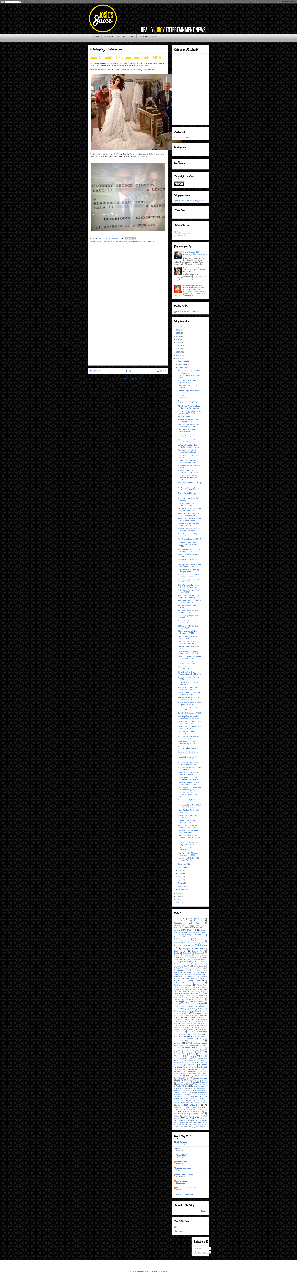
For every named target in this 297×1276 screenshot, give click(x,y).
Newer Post (95, 371)
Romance (185, 1076)
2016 (178, 352)
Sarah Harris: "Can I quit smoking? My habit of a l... (188, 742)
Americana (99, 242)
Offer (192, 1052)
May (180, 877)
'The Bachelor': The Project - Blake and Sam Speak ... (188, 763)
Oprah (184, 1054)
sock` (192, 1088)
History (182, 1006)
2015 (178, 355)
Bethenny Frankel (183, 939)
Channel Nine (197, 949)
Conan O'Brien (200, 959)
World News (179, 1126)
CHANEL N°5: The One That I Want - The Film (189, 525)
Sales (181, 1078)
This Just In (143, 242)
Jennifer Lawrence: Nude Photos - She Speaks (187, 663)
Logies (176, 1027)
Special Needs (201, 1088)
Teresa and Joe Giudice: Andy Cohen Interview (189, 709)
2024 (178, 327)
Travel (132, 36)
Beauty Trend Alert (199, 937)
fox (203, 991)
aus (175, 930)
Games (193, 995)
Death (176, 968)
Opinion (176, 1054)
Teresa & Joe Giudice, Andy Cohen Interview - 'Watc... (188, 461)
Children (176, 955)
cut (195, 966)
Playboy (181, 1058)
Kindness (198, 1021)
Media (202, 1034)
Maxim (195, 1034)
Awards (184, 932)
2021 (178, 336)
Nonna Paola (199, 1050)
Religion (204, 1069)
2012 (178, 896)
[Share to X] (130, 238)
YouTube (188, 1127)
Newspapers (200, 1048)
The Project (180, 1100)
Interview (203, 1015)
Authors (202, 930)
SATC (187, 1078)
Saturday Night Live (199, 1078)
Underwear (185, 1112)
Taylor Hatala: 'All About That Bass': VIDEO (188, 591)
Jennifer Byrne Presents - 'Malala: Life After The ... (187, 436)
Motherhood (178, 1041)
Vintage (186, 1116)
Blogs (199, 939)
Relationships (192, 1069)
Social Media (181, 1086)
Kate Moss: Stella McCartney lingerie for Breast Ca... (188, 831)
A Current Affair (181, 921)
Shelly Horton (184, 1082)
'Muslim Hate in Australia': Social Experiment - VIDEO (189, 704)
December (182, 361)
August (181, 867)
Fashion (135, 242)
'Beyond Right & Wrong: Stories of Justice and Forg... (189, 509)
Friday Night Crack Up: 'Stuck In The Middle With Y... (189, 601)
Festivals (193, 987)
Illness (197, 1011)
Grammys (188, 1000)
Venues (186, 1114)
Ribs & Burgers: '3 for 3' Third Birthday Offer (188, 441)
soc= (205, 1084)
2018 (178, 346)
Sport (190, 1090)
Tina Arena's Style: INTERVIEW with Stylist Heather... (189, 806)
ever (196, 978)
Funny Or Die (183, 996)
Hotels (192, 1009)
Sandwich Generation (184, 1175)
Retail (185, 1071)
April (180, 880)
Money (202, 1039)
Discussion (178, 970)
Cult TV (187, 966)
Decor (193, 968)
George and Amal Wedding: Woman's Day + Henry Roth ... (189, 838)
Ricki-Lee (202, 1071)
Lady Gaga (184, 1025)
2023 (178, 330)
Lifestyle (192, 1025)
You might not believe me (186, 1188)
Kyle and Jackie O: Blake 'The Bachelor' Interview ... (189, 693)
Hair (191, 1002)
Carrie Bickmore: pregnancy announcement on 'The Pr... (189, 652)
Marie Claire (191, 1032)
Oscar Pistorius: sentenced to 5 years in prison (189, 431)
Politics (190, 1058)
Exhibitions (188, 983)
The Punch (192, 1100)
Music (204, 1043)
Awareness (196, 932)
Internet (194, 1015)
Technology (177, 1096)
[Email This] (126, 238)
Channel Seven (180, 951)
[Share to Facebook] (133, 238)
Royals (196, 1076)
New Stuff (177, 1048)
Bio (193, 939)
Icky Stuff (181, 1011)
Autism (176, 932)
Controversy (187, 962)
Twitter (200, 1109)
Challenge (185, 949)
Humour (203, 1008)
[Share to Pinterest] (135, 238)
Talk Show (199, 1094)
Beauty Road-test (180, 937)
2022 (178, 333)
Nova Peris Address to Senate (189, 370)
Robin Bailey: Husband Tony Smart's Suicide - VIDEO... (188, 688)
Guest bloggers (179, 1002)
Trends (176, 1109)
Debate (184, 968)
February (181, 886)
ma (203, 1027)
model (181, 1039)
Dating (201, 966)
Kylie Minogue (199, 1023)
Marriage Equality (185, 1034)
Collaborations (192, 957)
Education (187, 974)
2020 (178, 339)
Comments (180, 236)
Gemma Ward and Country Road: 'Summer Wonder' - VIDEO (188, 544)
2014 (178, 358)
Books (181, 941)
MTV (188, 1043)
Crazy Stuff (177, 966)
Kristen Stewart (185, 1023)
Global (179, 999)
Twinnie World (181, 1162)
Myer (180, 1045)
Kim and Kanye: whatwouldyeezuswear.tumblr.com (189, 375)
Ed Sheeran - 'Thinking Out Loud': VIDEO (188, 627)
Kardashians (189, 1019)
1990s (190, 919)
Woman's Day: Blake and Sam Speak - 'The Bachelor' (189, 748)
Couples (200, 964)
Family (176, 985)
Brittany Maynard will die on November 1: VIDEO (188, 632)
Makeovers (203, 1029)
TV (183, 1109)
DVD (198, 972)
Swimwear (186, 1094)
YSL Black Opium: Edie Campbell (186, 732)
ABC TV (198, 921)
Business (177, 943)
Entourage (204, 976)
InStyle (176, 1015)
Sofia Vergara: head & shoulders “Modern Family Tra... (190, 789)
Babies (204, 932)
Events (187, 978)
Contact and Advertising (147, 36)
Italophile (192, 1017)
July (180, 870)
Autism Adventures (183, 1168)
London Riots (186, 1027)
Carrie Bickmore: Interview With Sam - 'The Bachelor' (189, 722)
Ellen (205, 974)
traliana (194, 1107)
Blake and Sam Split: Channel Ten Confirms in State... (189, 801)
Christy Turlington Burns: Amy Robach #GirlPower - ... (188, 586)
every (202, 978)
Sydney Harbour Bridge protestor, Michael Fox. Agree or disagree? (195, 254)
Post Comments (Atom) (133, 378)
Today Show (178, 1107)
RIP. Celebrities (194, 1073)
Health (204, 1004)
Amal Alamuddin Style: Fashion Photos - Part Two (189, 859)
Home (128, 371)
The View (193, 1102)
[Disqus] (128, 275)
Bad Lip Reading (185, 935)
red (192, 1067)
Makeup (179, 1032)
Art (203, 927)
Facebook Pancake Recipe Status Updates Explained (188, 451)
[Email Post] (122, 238)
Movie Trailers (196, 1041)
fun (194, 993)
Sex (175, 1082)
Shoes (193, 1082)
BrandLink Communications (196, 941)
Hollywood (202, 1006)
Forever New (195, 991)
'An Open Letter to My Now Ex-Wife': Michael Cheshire (189, 489)
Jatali (202, 1017)
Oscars (193, 1054)
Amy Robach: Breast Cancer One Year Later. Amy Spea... (189, 826)
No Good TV (188, 1050)
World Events (202, 1124)
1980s (184, 919)
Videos (176, 1116)
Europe (178, 978)
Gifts (179, 998)
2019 (178, 342)
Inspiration (183, 1013)
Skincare (189, 1084)
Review (192, 1071)
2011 (178, 900)
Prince (202, 1060)
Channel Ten (197, 951)
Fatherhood (183, 987)
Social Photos (182, 1088)
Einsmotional (197, 974)
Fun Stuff (203, 993)
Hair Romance (181, 1142)
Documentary (178, 972)
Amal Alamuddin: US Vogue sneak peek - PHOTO (188, 854)
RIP (182, 1073)
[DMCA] (179, 185)
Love (195, 1027)
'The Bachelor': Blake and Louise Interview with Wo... (188, 494)
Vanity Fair (177, 1114)
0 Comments (113, 238)
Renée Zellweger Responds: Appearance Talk (188, 420)
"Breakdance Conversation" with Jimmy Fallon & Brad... (189, 519)
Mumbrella (196, 1043)
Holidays (191, 1006)
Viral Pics (194, 1116)
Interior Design (184, 1015)
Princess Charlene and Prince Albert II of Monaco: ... (189, 668)
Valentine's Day (198, 1112)
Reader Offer (178, 1065)
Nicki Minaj (177, 1050)
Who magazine (187, 1122)
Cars (205, 943)
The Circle (189, 1098)
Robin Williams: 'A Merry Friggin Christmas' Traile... (189, 550)
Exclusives (177, 983)
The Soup (177, 1102)
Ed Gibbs (179, 1148)
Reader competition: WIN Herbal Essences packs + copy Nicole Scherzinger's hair (194, 287)
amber (175, 927)
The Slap (202, 1100)
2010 (178, 903)
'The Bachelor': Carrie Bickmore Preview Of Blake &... (189, 737)
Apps (197, 927)
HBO (196, 1004)
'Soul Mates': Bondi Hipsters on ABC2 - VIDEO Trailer (189, 412)
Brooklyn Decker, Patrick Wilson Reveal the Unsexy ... (189, 698)
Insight (204, 1011)
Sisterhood (180, 1084)
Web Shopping (179, 1120)
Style (193, 1092)
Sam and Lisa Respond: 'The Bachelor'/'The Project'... (188, 425)
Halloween (200, 1002)
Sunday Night (202, 1092)
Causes (179, 945)
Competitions (184, 959)
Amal (191, 925)
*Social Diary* (181, 1155)
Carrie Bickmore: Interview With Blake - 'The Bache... (189, 727)
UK (175, 1112)
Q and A (193, 1062)
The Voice (203, 1102)
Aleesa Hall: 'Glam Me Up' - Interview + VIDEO (188, 758)
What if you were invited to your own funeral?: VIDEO (189, 565)
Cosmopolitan (189, 964)
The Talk (185, 1102)
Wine (197, 1122)
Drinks (189, 972)
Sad (205, 1076)
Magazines (188, 1029)
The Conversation (201, 1098)
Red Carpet (201, 1067)
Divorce (197, 970)
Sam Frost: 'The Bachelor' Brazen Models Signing (187, 642)
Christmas (187, 955)
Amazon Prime (200, 925)
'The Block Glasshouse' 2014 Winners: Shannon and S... (188, 576)
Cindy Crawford (200, 955)
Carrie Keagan (197, 943)
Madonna (177, 1029)
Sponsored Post (179, 1090)
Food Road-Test (180, 991)
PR (181, 1060)
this (179, 1105)
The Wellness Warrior (184, 1194)
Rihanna (176, 1073)
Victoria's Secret (197, 1114)
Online (200, 1052)
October (181, 367)
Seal (203, 1080)
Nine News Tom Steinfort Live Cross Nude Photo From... (188, 717)
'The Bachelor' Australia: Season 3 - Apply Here (190, 768)
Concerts (177, 962)
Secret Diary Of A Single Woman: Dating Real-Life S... (189, 673)
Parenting (203, 1054)
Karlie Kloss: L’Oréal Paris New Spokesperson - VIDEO (189, 783)
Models (189, 1039)
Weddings (151, 242)
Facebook (199, 983)
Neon (186, 1045)
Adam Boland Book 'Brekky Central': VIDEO (188, 637)
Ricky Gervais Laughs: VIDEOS (189, 539)
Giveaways (203, 998)
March (180, 883)
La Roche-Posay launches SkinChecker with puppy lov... (189, 446)
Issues (180, 1017)
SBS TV (180, 1080)
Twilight (193, 1109)
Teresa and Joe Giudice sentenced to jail (186, 821)
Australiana (184, 929)
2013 (178, 893)
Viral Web (190, 1118)
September (182, 864)
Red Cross (182, 1069)
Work (193, 1124)
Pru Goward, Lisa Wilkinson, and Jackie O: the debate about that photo (194, 270)
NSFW (185, 1052)
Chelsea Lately (199, 953)
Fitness (184, 989)
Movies (177, 1043)
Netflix (192, 1045)
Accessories (179, 923)
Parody (180, 1056)
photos (203, 1056)
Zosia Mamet (199, 1126)
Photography (191, 1056)
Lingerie (200, 1025)
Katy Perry (203, 1019)
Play (175, 1058)
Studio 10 (185, 1092)
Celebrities (108, 242)
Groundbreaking (199, 999)
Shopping (203, 1082)
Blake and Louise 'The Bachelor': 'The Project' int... (189, 471)
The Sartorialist (182, 1181)
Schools (190, 1080)
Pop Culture (202, 1058)
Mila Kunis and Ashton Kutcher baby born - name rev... (189, 844)
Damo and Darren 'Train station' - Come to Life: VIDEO (189, 658)
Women (182, 1124)
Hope (182, 1009)
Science (197, 1080)
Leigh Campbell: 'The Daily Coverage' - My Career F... (188, 778)
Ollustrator (146, 1271)
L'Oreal (176, 1025)
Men (184, 1036)
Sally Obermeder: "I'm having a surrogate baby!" (189, 571)
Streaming (176, 1092)
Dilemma (201, 968)
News (187, 1048)
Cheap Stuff (187, 953)
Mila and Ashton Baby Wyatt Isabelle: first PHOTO (188, 773)
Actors (198, 923)
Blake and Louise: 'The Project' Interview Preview (189, 504)
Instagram (199, 1013)
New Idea (202, 1045)
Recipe (185, 1067)
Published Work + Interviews (114, 36)
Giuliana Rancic (190, 998)
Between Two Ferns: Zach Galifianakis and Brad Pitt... (188, 402)
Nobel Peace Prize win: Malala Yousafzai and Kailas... (189, 596)
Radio (201, 1062)
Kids (188, 1021)
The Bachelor (192, 1096)
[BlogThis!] (128, 238)
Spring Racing (200, 1090)
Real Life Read (191, 1065)
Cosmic (179, 964)
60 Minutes (199, 919)
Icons (189, 1011)
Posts (178, 232)
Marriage (203, 1032)
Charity (176, 953)
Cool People (203, 962)
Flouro (193, 989)
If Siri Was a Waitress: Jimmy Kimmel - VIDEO (188, 612)
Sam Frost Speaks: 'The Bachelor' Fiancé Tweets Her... (187, 795)
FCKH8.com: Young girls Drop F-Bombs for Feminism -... (189, 407)
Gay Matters (202, 996)
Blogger (164, 1271)
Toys (187, 1107)
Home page (95, 36)
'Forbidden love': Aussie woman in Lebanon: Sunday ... (189, 397)
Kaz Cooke (179, 1021)
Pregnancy (191, 1060)
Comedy (203, 957)
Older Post (161, 371)
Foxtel (176, 993)
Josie (178, 1227)
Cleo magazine (179, 957)
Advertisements (179, 925)
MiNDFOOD (196, 1036)
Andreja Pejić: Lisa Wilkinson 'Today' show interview (188, 514)
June (180, 873)
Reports (179, 1071)
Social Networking (200, 1086)
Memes (176, 1036)
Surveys (178, 1094)
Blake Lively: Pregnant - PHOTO (189, 713)
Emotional (190, 976)
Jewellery (177, 1019)
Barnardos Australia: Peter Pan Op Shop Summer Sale (189, 530)
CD (189, 945)
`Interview (176, 919)
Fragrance (185, 993)
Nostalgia (177, 1052)
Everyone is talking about (122, 242)
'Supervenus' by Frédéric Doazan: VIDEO (187, 381)
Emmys (180, 976)
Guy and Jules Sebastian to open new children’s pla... (188, 753)
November (182, 364)
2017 (178, 349)
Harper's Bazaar (187, 1004)
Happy (176, 1004)
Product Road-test (180, 1062)
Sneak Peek (198, 1084)
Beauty (198, 935)
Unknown (179, 1231)
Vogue (202, 1118)
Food (200, 989)
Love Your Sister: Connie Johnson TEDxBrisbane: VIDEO (187, 478)
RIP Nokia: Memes (184, 416)
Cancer (186, 943)
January (181, 889)
